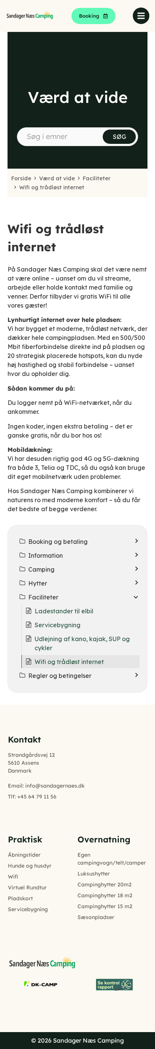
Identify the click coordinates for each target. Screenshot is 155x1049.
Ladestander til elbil (64, 611)
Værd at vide (57, 178)
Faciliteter (97, 178)
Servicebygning (58, 625)
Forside (21, 178)
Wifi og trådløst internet (51, 187)
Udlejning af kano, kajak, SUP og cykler (82, 643)
